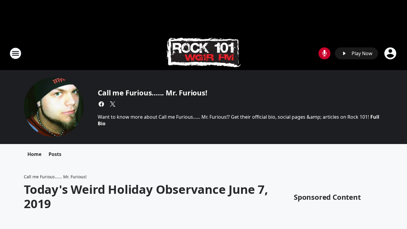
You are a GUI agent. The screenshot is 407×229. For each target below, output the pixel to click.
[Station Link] (204, 53)
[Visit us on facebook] (101, 104)
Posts (55, 154)
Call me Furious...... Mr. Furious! (152, 93)
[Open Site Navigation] (15, 53)
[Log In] (390, 53)
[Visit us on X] (112, 104)
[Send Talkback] (324, 53)
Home (34, 154)
